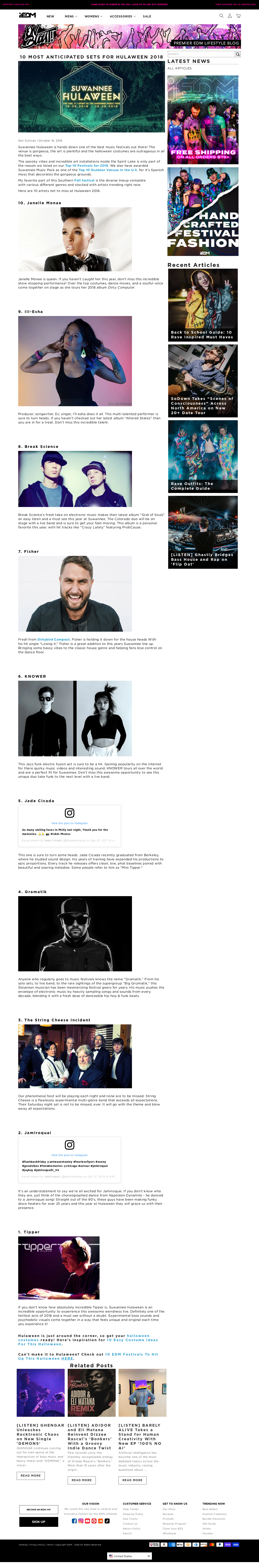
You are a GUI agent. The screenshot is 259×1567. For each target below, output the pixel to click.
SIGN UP (38, 1522)
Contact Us (130, 1523)
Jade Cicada (53, 840)
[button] (221, 15)
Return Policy (131, 1528)
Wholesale (169, 1533)
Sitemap (23, 1545)
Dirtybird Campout (54, 639)
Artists (206, 1528)
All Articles (179, 68)
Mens (69, 16)
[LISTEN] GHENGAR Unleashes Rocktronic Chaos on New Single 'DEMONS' (40, 1435)
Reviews (168, 1514)
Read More (31, 1475)
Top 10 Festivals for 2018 (86, 165)
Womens (92, 16)
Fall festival (84, 180)
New (50, 16)
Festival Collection (214, 1514)
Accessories (121, 16)
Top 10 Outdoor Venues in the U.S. (108, 170)
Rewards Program (174, 1523)
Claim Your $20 (173, 1528)
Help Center (131, 1509)
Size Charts (130, 1518)
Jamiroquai (52, 1176)
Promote (168, 1518)
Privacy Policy (37, 1545)
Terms (50, 1545)
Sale (147, 16)
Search (127, 1533)
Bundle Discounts (213, 1518)
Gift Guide (209, 1523)
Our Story (169, 1509)
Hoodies (207, 1533)
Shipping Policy (133, 1514)
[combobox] (129, 1556)
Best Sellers (210, 1509)
